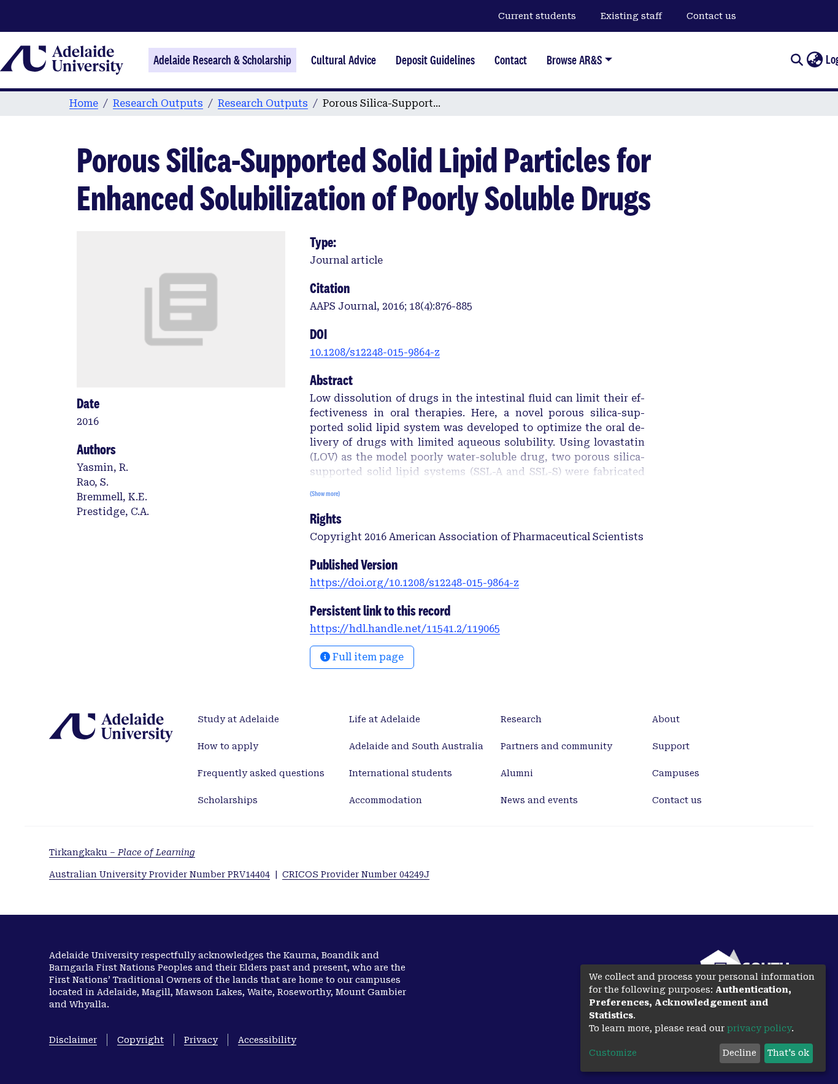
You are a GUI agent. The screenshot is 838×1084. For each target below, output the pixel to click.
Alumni (517, 773)
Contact (510, 60)
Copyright (140, 1040)
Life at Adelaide (384, 719)
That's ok (788, 1053)
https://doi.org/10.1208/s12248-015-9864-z (414, 583)
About (666, 719)
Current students (537, 16)
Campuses (675, 773)
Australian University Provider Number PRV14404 (159, 874)
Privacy (201, 1040)
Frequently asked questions (261, 773)
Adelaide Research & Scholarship (222, 60)
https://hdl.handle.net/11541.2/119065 (405, 629)
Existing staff (631, 16)
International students (400, 773)
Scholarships (228, 800)
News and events (539, 800)
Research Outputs (158, 103)
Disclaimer (73, 1040)
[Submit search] (796, 60)
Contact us (711, 16)
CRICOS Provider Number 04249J (355, 874)
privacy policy (759, 1028)
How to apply (228, 746)
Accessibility (267, 1040)
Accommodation (385, 800)
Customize (613, 1053)
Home (83, 103)
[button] (814, 60)
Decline (739, 1053)
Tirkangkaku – (122, 852)
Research (521, 719)
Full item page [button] (367, 657)
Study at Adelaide (238, 719)
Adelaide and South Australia (416, 746)
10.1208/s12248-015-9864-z (375, 352)
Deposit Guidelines (435, 60)
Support (671, 746)
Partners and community (556, 746)
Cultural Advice (343, 60)
